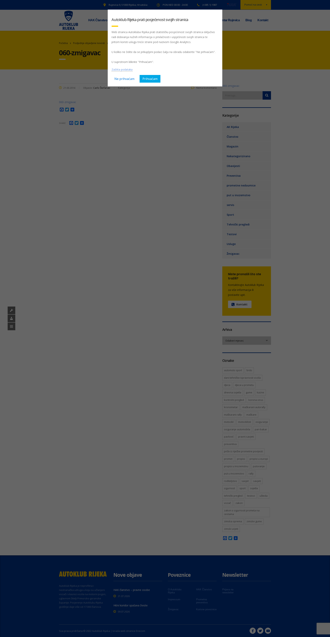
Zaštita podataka (122, 69)
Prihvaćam (150, 79)
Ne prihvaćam (124, 79)
